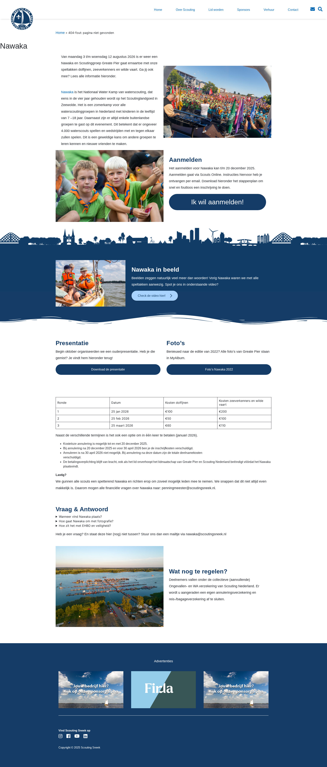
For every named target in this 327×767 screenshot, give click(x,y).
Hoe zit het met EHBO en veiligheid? (85, 526)
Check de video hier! (151, 295)
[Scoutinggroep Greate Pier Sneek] (15, 21)
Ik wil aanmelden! (217, 202)
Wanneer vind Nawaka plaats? (80, 516)
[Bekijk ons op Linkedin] (85, 736)
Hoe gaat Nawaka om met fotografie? (86, 521)
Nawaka (67, 92)
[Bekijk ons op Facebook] (68, 736)
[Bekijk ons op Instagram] (60, 736)
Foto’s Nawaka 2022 (219, 369)
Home (60, 33)
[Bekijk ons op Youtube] (76, 736)
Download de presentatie (108, 369)
